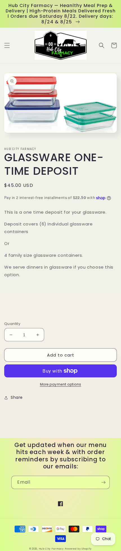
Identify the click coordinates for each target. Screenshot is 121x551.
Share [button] (17, 397)
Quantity (12, 323)
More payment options (60, 384)
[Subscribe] (103, 482)
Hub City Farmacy (51, 548)
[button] (7, 45)
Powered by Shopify (78, 548)
